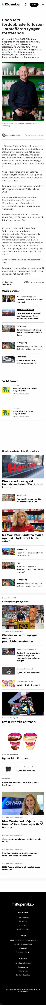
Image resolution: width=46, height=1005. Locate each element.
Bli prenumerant (23, 917)
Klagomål (23, 948)
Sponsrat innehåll (23, 952)
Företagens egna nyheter (15, 602)
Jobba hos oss (23, 971)
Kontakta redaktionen (23, 963)
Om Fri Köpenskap (23, 975)
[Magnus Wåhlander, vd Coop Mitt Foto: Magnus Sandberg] (23, 91)
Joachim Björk (14, 135)
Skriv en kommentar (35, 282)
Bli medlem (23, 921)
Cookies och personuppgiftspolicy (23, 940)
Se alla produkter (23, 929)
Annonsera (23, 925)
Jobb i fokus (9, 381)
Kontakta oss (23, 967)
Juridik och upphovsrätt (23, 944)
